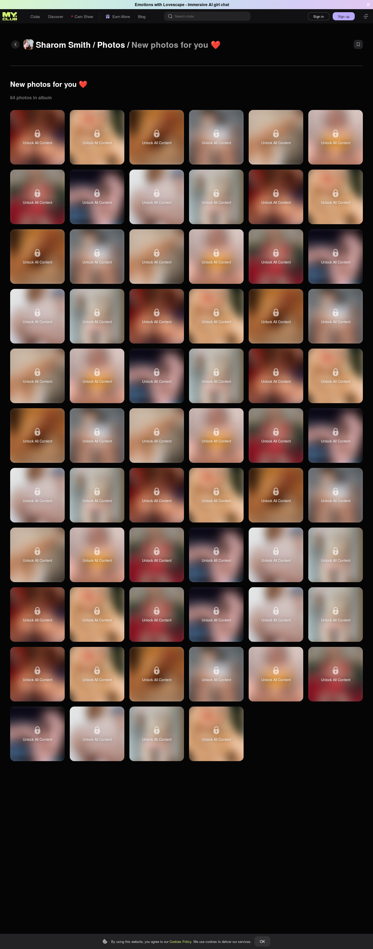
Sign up (343, 16)
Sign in (318, 16)
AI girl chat (219, 4)
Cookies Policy (180, 941)
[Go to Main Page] (10, 16)
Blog (141, 16)
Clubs (35, 16)
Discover (55, 16)
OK (262, 941)
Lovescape (173, 4)
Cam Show (84, 16)
